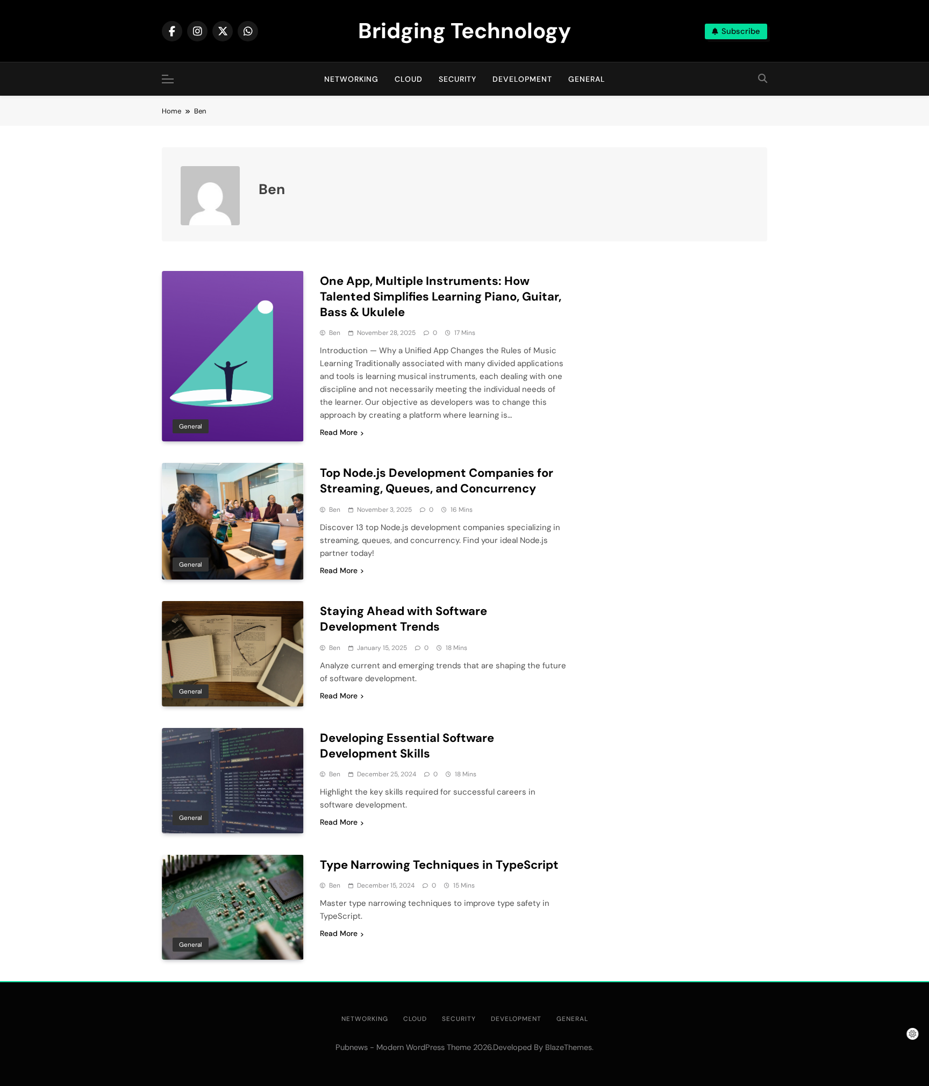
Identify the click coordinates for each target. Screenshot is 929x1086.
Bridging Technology (464, 31)
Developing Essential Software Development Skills (407, 745)
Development (522, 79)
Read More (339, 432)
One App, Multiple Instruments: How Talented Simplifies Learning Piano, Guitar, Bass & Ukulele (440, 296)
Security (457, 79)
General (586, 79)
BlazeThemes (568, 1047)
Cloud (409, 79)
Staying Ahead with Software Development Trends (403, 618)
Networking (351, 79)
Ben (334, 333)
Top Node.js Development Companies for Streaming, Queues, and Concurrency (436, 480)
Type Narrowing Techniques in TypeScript (439, 865)
